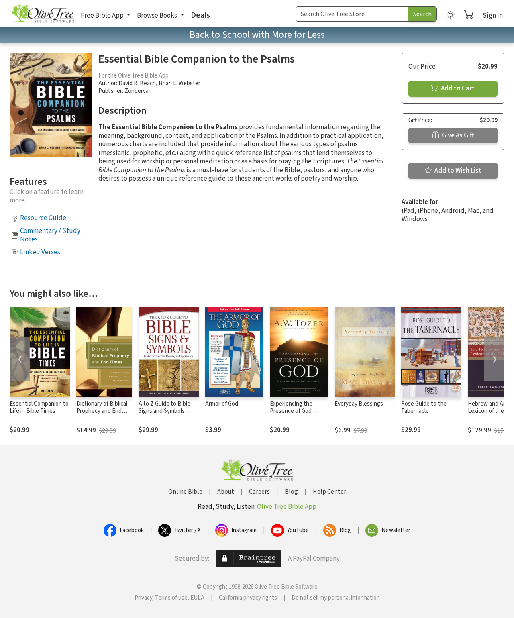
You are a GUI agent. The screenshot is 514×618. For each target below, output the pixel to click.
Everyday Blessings (359, 404)
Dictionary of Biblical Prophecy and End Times (101, 411)
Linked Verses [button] (40, 252)
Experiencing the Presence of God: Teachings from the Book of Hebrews (294, 415)
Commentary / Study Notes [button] (50, 235)
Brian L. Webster (179, 83)
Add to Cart (457, 88)
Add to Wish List (457, 170)
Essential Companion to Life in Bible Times (39, 408)
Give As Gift (457, 135)
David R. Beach (137, 83)
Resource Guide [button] (43, 218)
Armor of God (221, 404)
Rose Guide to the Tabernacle (424, 408)
